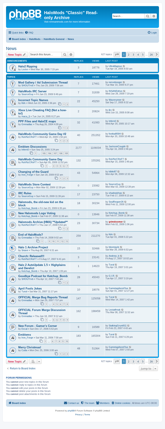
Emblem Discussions (32, 146)
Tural (111, 264)
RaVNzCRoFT (29, 137)
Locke (24, 69)
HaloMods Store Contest (34, 184)
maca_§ (25, 116)
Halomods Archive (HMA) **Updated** (43, 222)
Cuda (24, 350)
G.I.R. (112, 275)
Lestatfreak (115, 309)
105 (44, 153)
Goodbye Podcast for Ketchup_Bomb (43, 276)
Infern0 (112, 121)
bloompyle (114, 247)
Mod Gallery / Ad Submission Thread (43, 82)
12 (62, 241)
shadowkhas (115, 193)
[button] (117, 54)
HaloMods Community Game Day (40, 159)
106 (49, 153)
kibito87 (113, 171)
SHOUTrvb (27, 85)
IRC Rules (24, 193)
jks (110, 110)
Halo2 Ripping (27, 66)
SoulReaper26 (116, 201)
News (11, 48)
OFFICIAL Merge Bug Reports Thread (43, 297)
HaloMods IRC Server (32, 91)
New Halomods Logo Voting (36, 213)
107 (55, 153)
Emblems (24, 334)
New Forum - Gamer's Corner (37, 325)
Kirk (23, 103)
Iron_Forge (27, 174)
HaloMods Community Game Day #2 (42, 134)
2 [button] (128, 54)
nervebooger (115, 82)
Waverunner (115, 100)
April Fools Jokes (30, 288)
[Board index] (25, 14)
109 (66, 153)
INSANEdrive (115, 91)
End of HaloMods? (30, 234)
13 (67, 241)
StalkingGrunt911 (118, 325)
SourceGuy (27, 94)
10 (53, 241)
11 (58, 241)
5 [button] (143, 54)
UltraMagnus (115, 66)
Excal (24, 328)
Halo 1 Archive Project (33, 247)
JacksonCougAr (117, 146)
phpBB (71, 410)
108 (60, 153)
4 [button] (138, 54)
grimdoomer (116, 221)
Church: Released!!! (31, 256)
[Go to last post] (124, 66)
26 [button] (151, 54)
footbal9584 (115, 133)
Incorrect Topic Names (33, 100)
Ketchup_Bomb (29, 208)
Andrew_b (114, 256)
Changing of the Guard (33, 171)
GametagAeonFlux (118, 288)
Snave (24, 250)
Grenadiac (26, 124)
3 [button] (133, 54)
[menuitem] (29, 32)
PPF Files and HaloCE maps (37, 121)
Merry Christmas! (29, 347)
